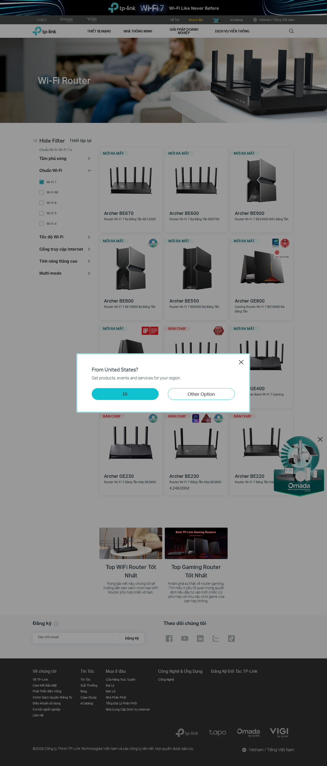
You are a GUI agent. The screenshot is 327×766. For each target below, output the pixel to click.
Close (241, 362)
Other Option (201, 394)
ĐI (125, 394)
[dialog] (163, 383)
